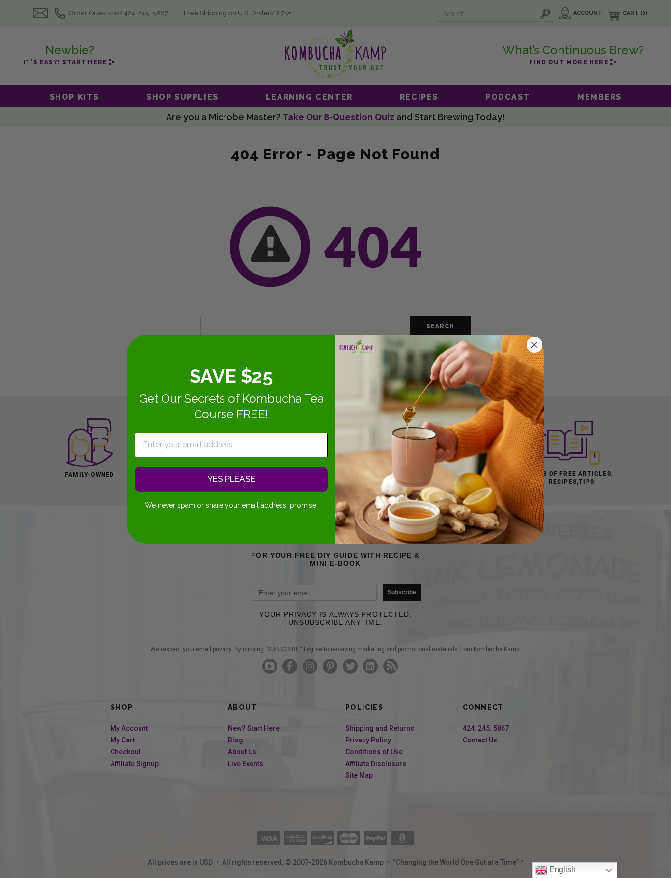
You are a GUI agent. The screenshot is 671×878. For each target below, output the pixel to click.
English (561, 869)
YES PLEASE (231, 479)
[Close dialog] (534, 345)
